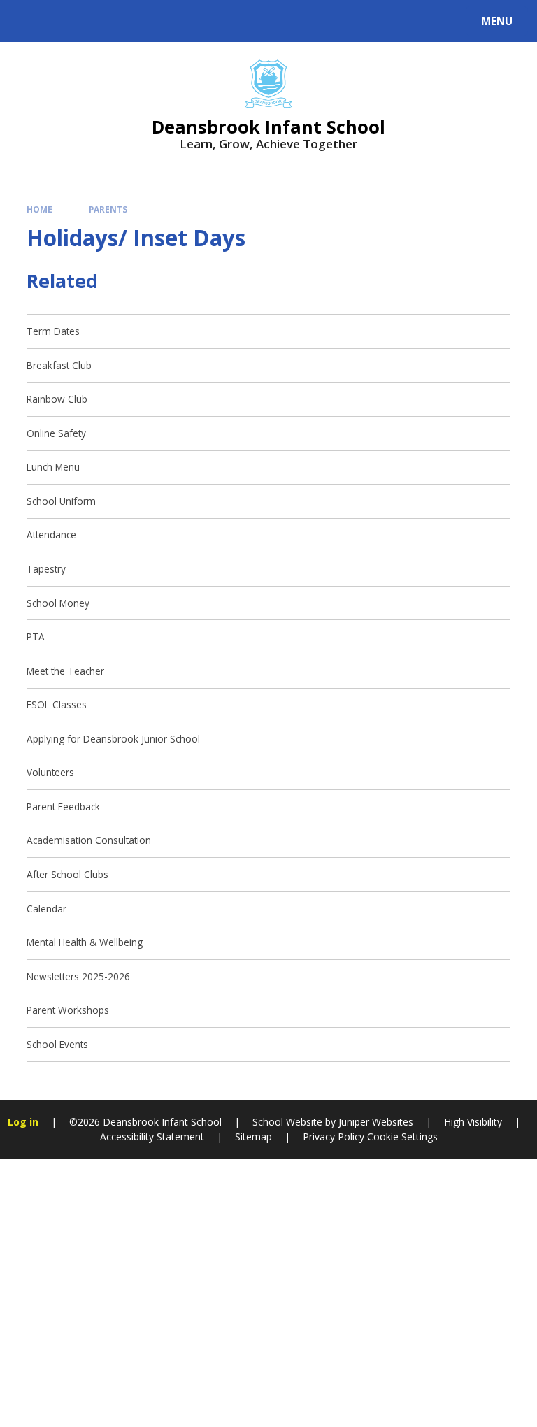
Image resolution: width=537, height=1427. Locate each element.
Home (39, 209)
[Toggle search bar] (27, 21)
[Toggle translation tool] (63, 21)
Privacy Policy (333, 1136)
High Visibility (473, 1121)
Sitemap (253, 1136)
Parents (108, 209)
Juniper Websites (374, 1121)
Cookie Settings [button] (402, 1136)
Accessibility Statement (152, 1136)
